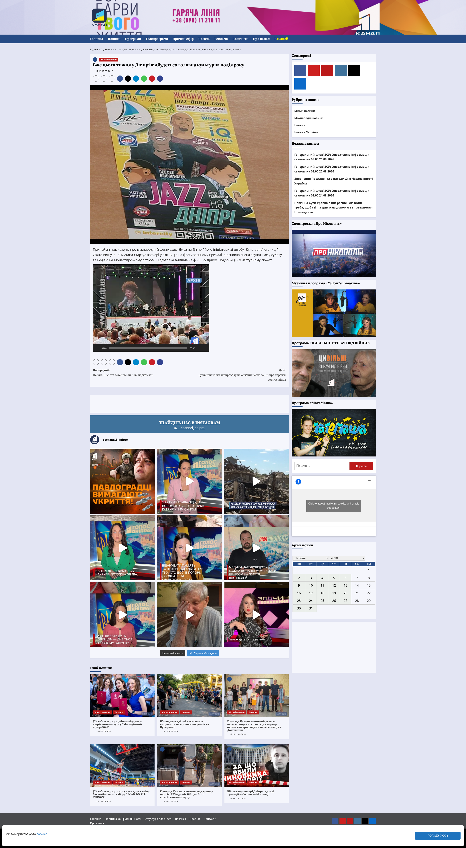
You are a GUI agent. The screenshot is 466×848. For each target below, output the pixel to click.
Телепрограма (157, 39)
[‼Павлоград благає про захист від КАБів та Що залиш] (122, 481)
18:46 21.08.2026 (103, 731)
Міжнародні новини (308, 118)
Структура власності (158, 819)
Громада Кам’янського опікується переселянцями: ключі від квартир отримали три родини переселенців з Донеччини (254, 726)
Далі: (242, 374)
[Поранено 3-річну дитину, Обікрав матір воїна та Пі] (122, 547)
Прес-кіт (194, 819)
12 (334, 585)
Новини (114, 39)
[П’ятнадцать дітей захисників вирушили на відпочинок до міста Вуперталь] (189, 695)
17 (311, 593)
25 (322, 600)
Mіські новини (109, 59)
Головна (96, 39)
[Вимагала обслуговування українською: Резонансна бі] (256, 614)
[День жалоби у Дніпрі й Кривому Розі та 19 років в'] (189, 481)
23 (299, 600)
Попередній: (123, 372)
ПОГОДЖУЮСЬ (437, 835)
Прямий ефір (183, 39)
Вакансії (281, 39)
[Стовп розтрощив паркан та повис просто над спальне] (189, 547)
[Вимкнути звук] (199, 348)
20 (345, 593)
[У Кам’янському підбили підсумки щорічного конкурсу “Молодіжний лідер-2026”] (122, 695)
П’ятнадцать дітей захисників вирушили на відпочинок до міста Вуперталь (184, 724)
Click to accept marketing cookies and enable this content (333, 506)
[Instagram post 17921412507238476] (256, 481)
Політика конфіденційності (123, 819)
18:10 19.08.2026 (238, 734)
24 (311, 600)
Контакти (240, 39)
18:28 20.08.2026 (170, 731)
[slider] (148, 348)
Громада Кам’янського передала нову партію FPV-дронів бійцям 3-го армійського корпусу (186, 794)
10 (311, 585)
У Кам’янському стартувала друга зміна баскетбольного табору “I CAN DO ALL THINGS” (121, 794)
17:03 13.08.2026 (238, 798)
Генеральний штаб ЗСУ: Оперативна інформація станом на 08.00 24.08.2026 (331, 193)
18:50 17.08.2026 (170, 801)
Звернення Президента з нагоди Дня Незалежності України (333, 181)
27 (345, 600)
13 (345, 585)
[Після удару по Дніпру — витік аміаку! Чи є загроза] (189, 614)
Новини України (306, 132)
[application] (151, 308)
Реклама (221, 39)
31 (311, 608)
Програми (133, 39)
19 (334, 593)
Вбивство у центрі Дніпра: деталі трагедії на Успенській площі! (250, 793)
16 (299, 593)
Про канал (261, 39)
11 (322, 585)
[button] (373, 39)
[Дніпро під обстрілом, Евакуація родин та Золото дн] (122, 614)
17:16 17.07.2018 (104, 71)
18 (322, 593)
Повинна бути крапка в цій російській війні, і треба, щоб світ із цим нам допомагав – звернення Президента (333, 207)
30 (299, 608)
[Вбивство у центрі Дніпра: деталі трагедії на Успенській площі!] (256, 765)
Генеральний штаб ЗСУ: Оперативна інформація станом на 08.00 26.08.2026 (331, 157)
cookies (42, 834)
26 (334, 600)
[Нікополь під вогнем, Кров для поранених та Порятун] (256, 547)
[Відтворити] (97, 348)
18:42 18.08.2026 (103, 801)
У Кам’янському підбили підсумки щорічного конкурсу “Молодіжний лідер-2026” (117, 724)
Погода (204, 39)
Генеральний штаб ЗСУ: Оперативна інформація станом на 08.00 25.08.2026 (331, 169)
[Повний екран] (204, 348)
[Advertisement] (156, 403)
